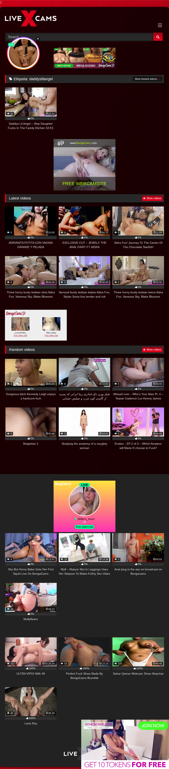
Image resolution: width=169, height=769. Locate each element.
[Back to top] (156, 757)
